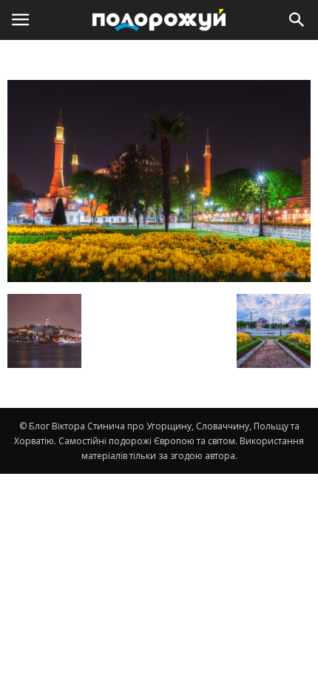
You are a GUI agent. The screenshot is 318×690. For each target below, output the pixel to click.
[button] (297, 20)
